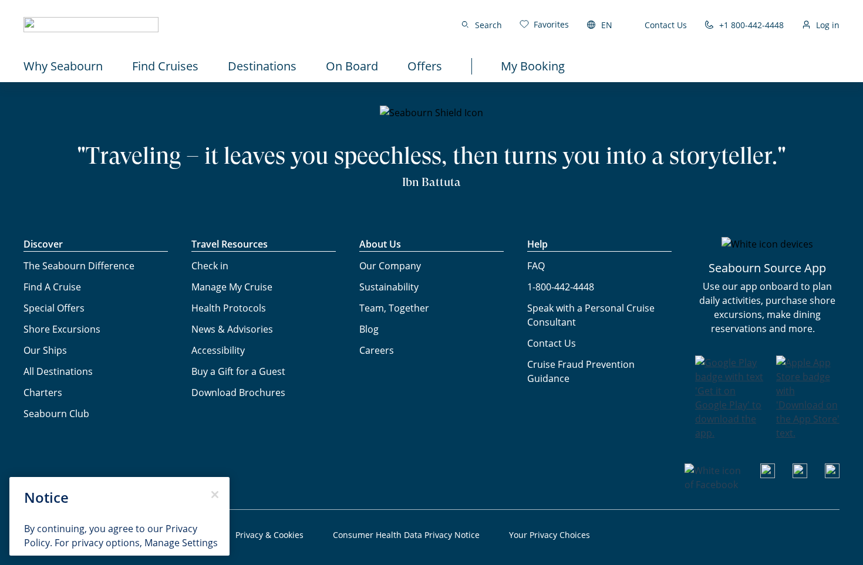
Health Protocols (228, 308)
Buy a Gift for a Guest (238, 371)
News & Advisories (232, 329)
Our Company (390, 265)
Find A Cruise (52, 286)
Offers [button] (424, 66)
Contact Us (666, 25)
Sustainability (389, 286)
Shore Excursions (61, 329)
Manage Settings (181, 542)
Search (488, 25)
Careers (376, 350)
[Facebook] (714, 484)
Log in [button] (828, 25)
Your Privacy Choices (549, 534)
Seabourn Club (56, 413)
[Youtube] (767, 474)
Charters (42, 392)
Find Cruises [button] (165, 66)
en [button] (606, 25)
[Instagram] (800, 474)
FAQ (536, 265)
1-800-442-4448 (560, 286)
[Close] (215, 495)
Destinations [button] (262, 66)
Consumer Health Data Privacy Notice (406, 534)
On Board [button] (352, 66)
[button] (91, 24)
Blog (369, 329)
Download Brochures (238, 392)
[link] (544, 24)
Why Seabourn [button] (63, 66)
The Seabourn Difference (78, 265)
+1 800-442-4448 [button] (751, 25)
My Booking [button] (533, 66)
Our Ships (45, 350)
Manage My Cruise (231, 286)
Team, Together (394, 308)
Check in (209, 265)
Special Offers (54, 308)
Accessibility (218, 350)
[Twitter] (832, 474)
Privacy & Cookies (269, 534)
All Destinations (58, 371)
